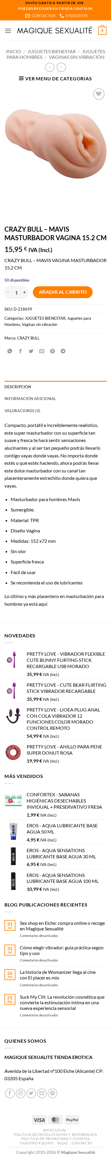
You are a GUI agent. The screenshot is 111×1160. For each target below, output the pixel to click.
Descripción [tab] (17, 386)
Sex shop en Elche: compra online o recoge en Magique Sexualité (62, 925)
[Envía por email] (42, 351)
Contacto (82, 1143)
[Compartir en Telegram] (63, 351)
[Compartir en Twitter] (31, 351)
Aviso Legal (55, 1130)
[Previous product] (61, 67)
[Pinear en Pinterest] (52, 351)
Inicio (13, 51)
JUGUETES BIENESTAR (52, 51)
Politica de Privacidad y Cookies (55, 1138)
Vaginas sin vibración (76, 57)
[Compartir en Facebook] (20, 351)
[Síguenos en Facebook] (10, 1093)
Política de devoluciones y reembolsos (55, 1134)
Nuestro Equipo (37, 1143)
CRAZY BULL (28, 338)
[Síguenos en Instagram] (20, 1093)
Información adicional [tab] (30, 398)
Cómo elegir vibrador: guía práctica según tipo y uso (62, 950)
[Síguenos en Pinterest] (52, 1093)
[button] (8, 30)
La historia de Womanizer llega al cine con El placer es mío (58, 974)
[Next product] (49, 67)
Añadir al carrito (63, 292)
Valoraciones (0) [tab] (22, 410)
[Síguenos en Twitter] (31, 1093)
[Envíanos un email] (42, 1093)
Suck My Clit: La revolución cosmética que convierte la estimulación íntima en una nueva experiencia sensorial (62, 1002)
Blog (62, 1143)
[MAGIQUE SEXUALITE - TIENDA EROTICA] (55, 30)
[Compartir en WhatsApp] (10, 351)
